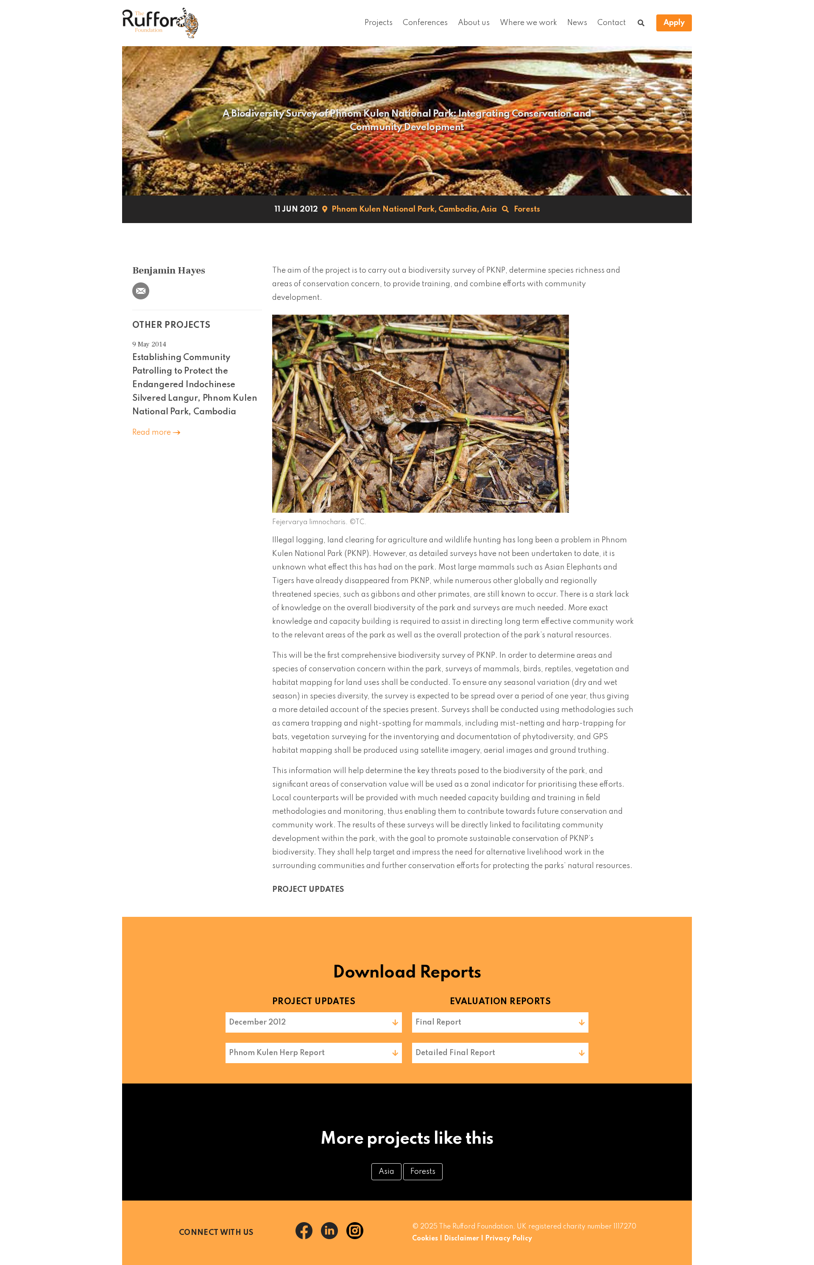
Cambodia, (458, 209)
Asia (489, 209)
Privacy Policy (508, 1238)
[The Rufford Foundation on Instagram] (358, 1237)
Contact (611, 23)
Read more (152, 432)
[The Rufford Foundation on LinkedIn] (333, 1237)
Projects (379, 23)
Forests (527, 209)
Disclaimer (461, 1238)
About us (474, 23)
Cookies (425, 1238)
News (577, 23)
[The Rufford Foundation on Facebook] (308, 1237)
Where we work (528, 23)
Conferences (425, 23)
